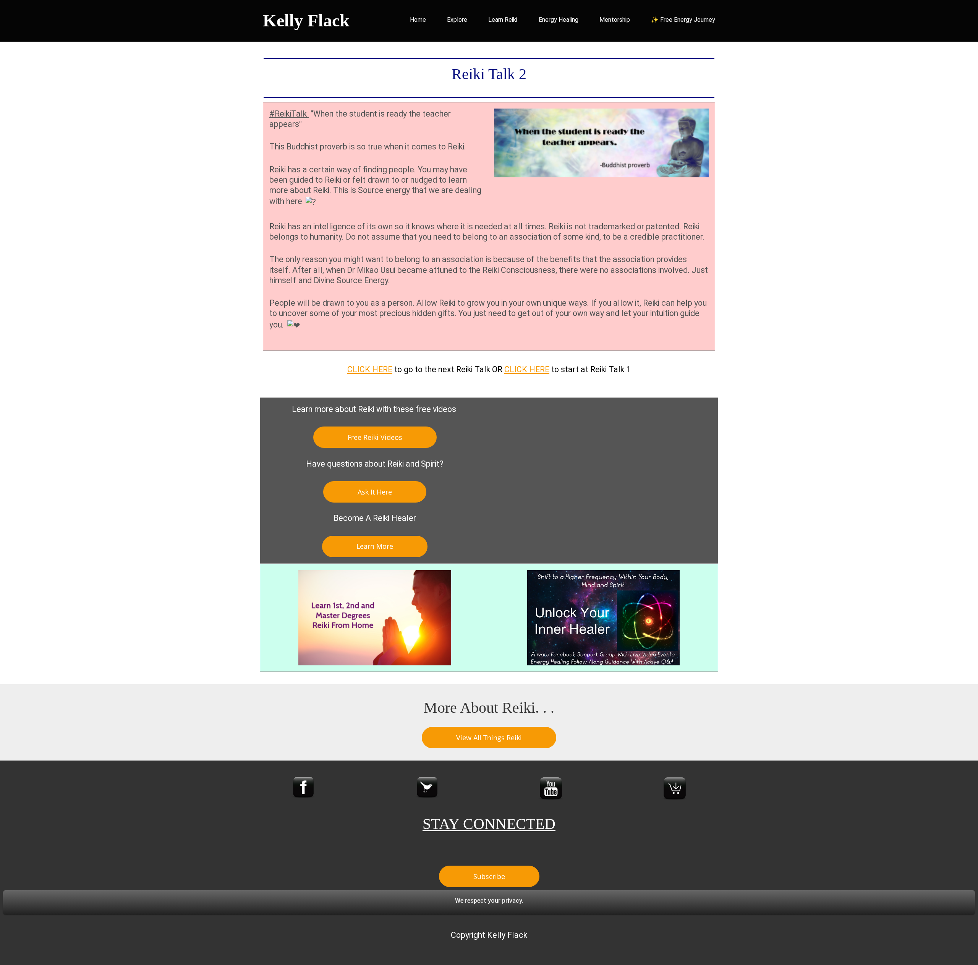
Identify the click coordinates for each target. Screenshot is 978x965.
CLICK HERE (369, 369)
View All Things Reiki (489, 737)
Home (418, 19)
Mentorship (614, 19)
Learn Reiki (502, 19)
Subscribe (489, 876)
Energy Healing (558, 19)
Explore (457, 19)
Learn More (374, 546)
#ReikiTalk (289, 113)
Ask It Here (375, 491)
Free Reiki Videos (375, 437)
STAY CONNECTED (489, 823)
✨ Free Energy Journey (683, 19)
